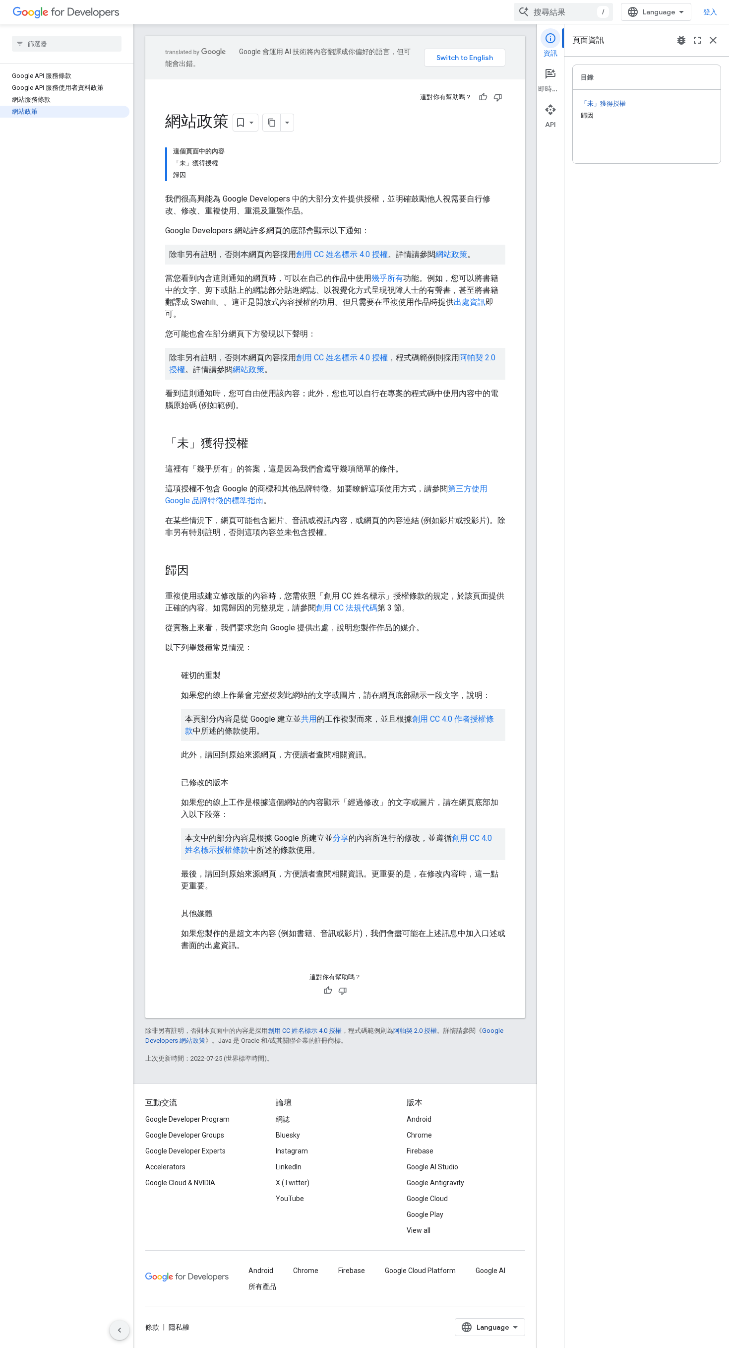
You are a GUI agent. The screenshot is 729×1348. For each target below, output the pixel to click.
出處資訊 (470, 302)
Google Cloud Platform (420, 1271)
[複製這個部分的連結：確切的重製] (231, 675)
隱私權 (179, 1327)
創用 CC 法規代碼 (346, 607)
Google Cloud (427, 1199)
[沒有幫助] (497, 97)
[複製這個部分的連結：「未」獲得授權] (258, 444)
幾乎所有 (387, 278)
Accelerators (165, 1167)
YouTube (290, 1199)
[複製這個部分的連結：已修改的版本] (238, 783)
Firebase (420, 1151)
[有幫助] (483, 97)
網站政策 (451, 254)
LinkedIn (289, 1167)
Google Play (425, 1214)
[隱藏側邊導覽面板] (119, 1330)
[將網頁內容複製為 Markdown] (272, 122)
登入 (710, 12)
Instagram (292, 1151)
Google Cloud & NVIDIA (180, 1183)
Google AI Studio (432, 1167)
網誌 (283, 1119)
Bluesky (288, 1135)
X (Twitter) (292, 1183)
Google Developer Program (187, 1119)
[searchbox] (67, 44)
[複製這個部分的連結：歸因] (199, 571)
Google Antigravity (435, 1183)
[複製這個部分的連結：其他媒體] (223, 914)
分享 (341, 838)
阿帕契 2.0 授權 (415, 1030)
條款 (152, 1327)
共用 (309, 719)
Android (419, 1119)
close (713, 40)
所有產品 (262, 1286)
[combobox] (563, 12)
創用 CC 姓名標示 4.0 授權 (342, 254)
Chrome (419, 1135)
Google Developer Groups (184, 1135)
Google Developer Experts (185, 1151)
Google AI (490, 1271)
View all (418, 1230)
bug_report (681, 40)
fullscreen (697, 40)
